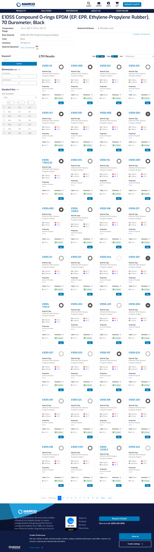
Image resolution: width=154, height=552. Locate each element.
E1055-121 (47, 257)
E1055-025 (76, 352)
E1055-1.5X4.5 (45, 305)
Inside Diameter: (6, 80)
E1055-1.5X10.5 (104, 448)
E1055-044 (105, 257)
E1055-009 (134, 159)
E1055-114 (105, 159)
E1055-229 (105, 304)
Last (109, 498)
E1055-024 (134, 446)
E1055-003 (134, 304)
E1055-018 (47, 446)
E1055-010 (76, 112)
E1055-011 (76, 257)
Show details (35, 548)
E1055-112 (47, 65)
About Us (96, 11)
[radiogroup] (101, 56)
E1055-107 (105, 352)
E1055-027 (47, 352)
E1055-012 (105, 65)
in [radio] (97, 56)
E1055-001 (134, 257)
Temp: (109, 56)
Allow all (135, 536)
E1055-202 (76, 304)
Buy (61, 103)
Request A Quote (119, 518)
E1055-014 (76, 159)
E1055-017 (134, 208)
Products (21, 11)
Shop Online (122, 11)
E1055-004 (134, 112)
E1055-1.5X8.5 (74, 210)
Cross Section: (6, 73)
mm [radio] (102, 56)
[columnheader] (4, 103)
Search (19, 64)
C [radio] (116, 56)
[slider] (45, 98)
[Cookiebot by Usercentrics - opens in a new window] (14, 547)
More (44, 91)
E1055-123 (76, 399)
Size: (94, 56)
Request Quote (132, 4)
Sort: (121, 56)
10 (97, 498)
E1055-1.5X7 (77, 446)
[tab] (19, 56)
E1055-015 (134, 65)
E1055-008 (77, 65)
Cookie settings (134, 544)
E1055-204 (134, 399)
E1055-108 (105, 208)
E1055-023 (134, 352)
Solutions (46, 11)
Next (103, 498)
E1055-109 (105, 399)
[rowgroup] (19, 120)
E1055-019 (47, 399)
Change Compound (141, 34)
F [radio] (112, 56)
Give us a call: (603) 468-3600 (112, 523)
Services (82, 525)
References (72, 11)
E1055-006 (105, 112)
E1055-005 (48, 208)
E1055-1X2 (47, 112)
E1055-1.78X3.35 (47, 161)
